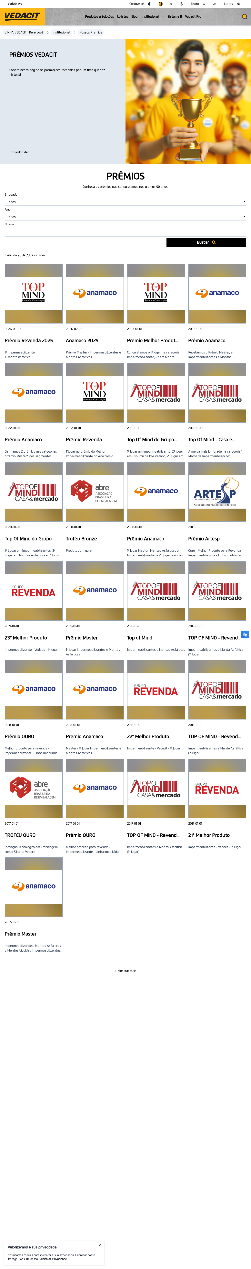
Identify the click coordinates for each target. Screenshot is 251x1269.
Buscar (9, 224)
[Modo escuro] (181, 4)
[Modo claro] (171, 4)
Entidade (11, 194)
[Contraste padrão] (150, 4)
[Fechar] (99, 1245)
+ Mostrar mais (125, 971)
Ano (8, 209)
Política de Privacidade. (53, 1259)
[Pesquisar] (245, 17)
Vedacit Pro (15, 4)
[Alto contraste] (161, 4)
